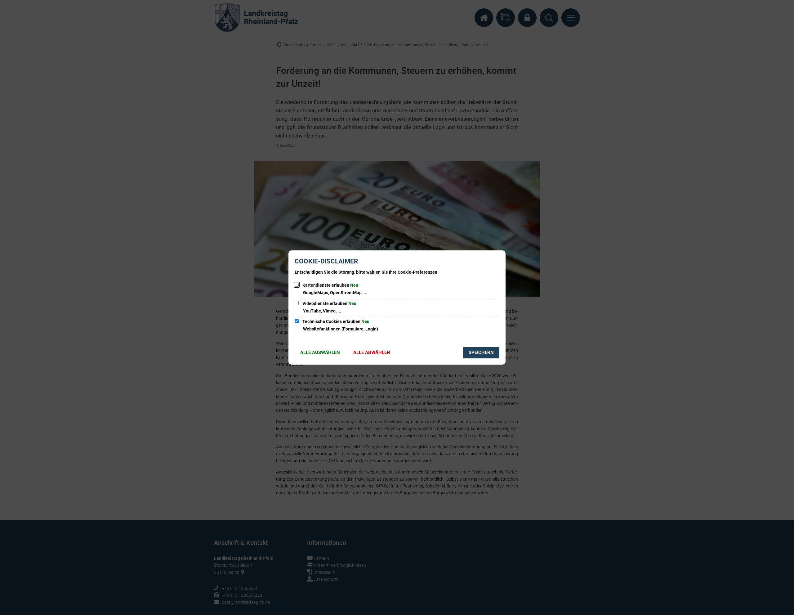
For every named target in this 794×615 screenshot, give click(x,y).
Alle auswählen (320, 352)
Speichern (481, 352)
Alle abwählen (371, 352)
